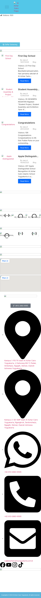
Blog (34, 62)
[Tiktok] (21, 565)
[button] (2, 217)
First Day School (26, 56)
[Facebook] (2, 565)
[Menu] (7, 7)
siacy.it (25, 60)
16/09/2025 (24, 162)
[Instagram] (14, 565)
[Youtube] (8, 565)
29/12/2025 (24, 129)
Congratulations (26, 122)
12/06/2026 (24, 95)
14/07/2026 (24, 62)
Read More (24, 81)
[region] (20, 29)
